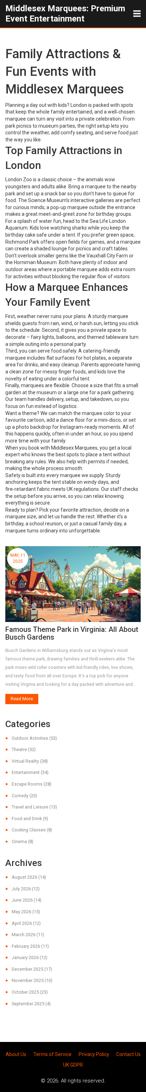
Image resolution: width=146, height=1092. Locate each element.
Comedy (24, 795)
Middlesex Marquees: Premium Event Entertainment (65, 14)
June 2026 (26, 900)
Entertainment (30, 772)
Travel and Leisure (34, 807)
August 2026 (29, 877)
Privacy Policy (94, 1054)
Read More (22, 698)
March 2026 (28, 934)
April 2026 (26, 923)
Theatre (24, 749)
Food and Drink (30, 818)
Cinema (22, 841)
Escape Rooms (31, 784)
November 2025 (32, 980)
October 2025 (30, 992)
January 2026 (29, 957)
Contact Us (128, 1054)
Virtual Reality (30, 761)
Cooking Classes (32, 829)
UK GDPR (73, 1065)
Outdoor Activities (34, 738)
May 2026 (26, 911)
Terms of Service (52, 1054)
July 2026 (26, 888)
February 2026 (30, 946)
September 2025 (31, 1003)
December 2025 (32, 969)
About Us (16, 1054)
